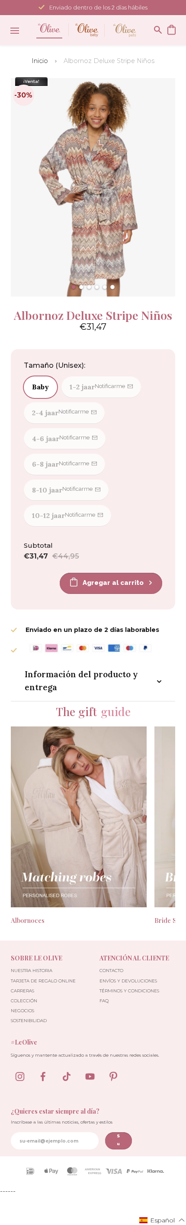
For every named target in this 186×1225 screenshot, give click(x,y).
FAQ (104, 1001)
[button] (73, 287)
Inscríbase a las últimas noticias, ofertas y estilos (61, 1122)
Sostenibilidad (29, 1020)
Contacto (111, 970)
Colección (24, 1001)
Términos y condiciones (129, 991)
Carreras (22, 991)
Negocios (22, 1010)
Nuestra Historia (31, 970)
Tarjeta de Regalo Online (43, 981)
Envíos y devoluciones (128, 981)
